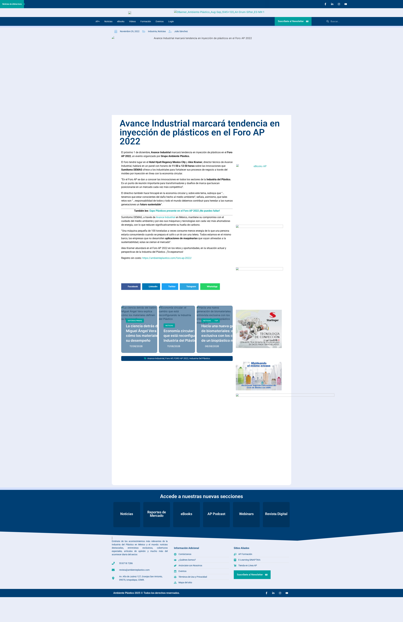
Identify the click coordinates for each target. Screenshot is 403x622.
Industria (152, 31)
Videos (132, 21)
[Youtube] (345, 4)
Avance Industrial (165, 217)
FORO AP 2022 (181, 358)
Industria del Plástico (199, 358)
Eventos (160, 21)
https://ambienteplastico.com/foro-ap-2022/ (167, 258)
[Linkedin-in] (332, 4)
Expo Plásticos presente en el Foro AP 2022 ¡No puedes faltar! (185, 210)
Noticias (108, 21)
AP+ (98, 21)
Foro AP (169, 358)
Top (216, 321)
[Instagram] (338, 4)
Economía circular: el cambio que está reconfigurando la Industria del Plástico (188, 336)
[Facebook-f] (325, 4)
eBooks (120, 21)
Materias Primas (135, 321)
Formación (145, 21)
